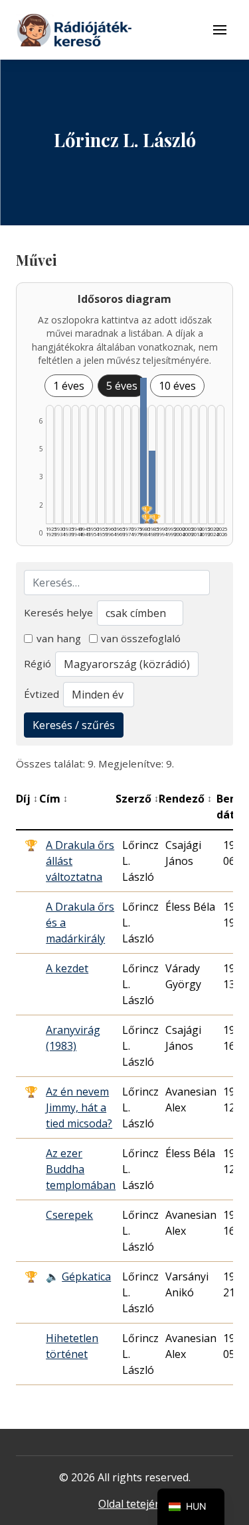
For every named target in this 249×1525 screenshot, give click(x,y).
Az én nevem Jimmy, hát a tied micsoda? (79, 1107)
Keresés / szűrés (74, 725)
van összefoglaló (141, 638)
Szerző (137, 798)
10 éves (177, 385)
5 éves (121, 385)
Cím (53, 798)
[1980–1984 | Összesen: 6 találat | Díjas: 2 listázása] (143, 451)
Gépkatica (86, 1276)
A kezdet (67, 968)
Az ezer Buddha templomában (81, 1169)
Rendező (185, 798)
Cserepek (69, 1215)
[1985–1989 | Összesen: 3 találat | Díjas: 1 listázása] (152, 487)
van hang (59, 638)
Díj (27, 798)
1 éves (68, 385)
